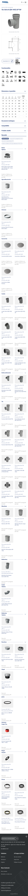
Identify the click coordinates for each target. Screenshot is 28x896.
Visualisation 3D (6, 61)
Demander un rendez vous (6, 874)
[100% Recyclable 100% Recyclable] (15, 76)
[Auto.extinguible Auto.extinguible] (15, 72)
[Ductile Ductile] (19, 76)
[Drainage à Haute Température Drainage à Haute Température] (3, 84)
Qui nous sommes (17, 857)
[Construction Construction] (19, 80)
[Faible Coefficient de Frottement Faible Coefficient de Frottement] (3, 80)
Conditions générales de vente (8, 883)
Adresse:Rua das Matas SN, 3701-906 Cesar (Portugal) (13, 842)
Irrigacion (3, 862)
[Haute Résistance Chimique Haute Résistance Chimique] (11, 80)
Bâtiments (3, 857)
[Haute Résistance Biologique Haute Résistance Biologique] (7, 80)
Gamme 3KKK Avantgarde (7, 7)
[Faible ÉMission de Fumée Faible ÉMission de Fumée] (11, 72)
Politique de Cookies (5, 888)
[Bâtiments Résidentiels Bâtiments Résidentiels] (24, 80)
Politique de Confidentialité (7, 885)
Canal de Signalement (6, 890)
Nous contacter (4, 871)
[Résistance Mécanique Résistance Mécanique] (7, 76)
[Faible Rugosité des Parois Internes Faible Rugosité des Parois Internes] (24, 76)
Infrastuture (3, 859)
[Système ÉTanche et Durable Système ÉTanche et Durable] (11, 76)
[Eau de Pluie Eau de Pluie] (3, 72)
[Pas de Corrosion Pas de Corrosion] (3, 76)
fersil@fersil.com (4, 848)
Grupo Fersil (16, 859)
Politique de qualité (18, 862)
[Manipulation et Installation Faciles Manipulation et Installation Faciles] (19, 72)
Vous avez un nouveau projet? (8, 838)
